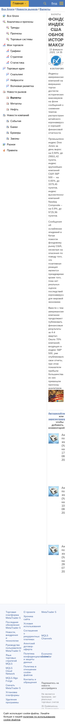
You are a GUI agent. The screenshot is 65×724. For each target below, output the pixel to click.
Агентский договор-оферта (29, 646)
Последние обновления (13, 625)
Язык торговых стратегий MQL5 (11, 659)
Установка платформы (12, 694)
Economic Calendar (46, 655)
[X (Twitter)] (55, 673)
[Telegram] (49, 673)
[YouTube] (43, 678)
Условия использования (32, 625)
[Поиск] (45, 3)
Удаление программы (12, 701)
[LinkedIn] (49, 678)
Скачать (13, 686)
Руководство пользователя (13, 648)
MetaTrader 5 (48, 612)
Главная (18, 3)
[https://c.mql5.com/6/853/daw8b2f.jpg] (56, 395)
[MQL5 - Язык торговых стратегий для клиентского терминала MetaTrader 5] (5, 3)
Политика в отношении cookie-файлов (30, 670)
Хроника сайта (28, 618)
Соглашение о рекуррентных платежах (32, 635)
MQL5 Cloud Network (10, 671)
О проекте (29, 612)
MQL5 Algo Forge (12, 679)
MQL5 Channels (46, 637)
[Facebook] (43, 673)
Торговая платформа (13, 615)
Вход (54, 3)
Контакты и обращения (30, 681)
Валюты (56, 14)
